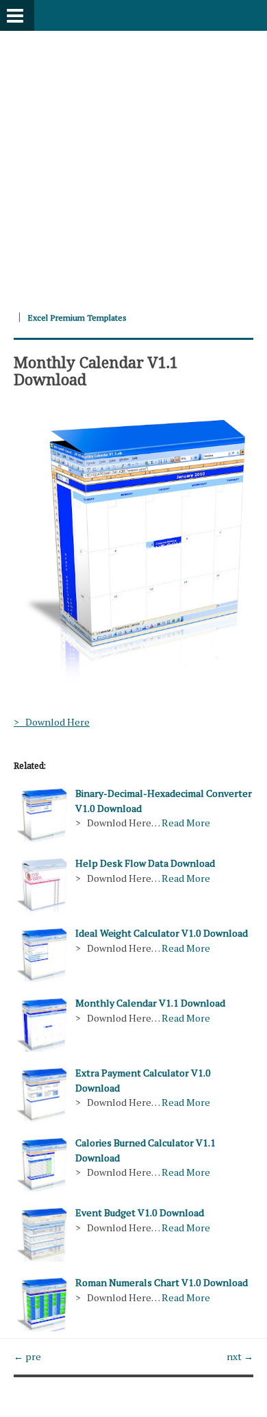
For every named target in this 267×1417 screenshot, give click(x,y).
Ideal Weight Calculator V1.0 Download (161, 932)
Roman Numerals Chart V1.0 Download (161, 1282)
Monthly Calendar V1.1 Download (96, 370)
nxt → (240, 1356)
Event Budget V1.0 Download (139, 1212)
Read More (186, 822)
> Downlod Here (52, 721)
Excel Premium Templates (77, 317)
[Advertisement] (133, 164)
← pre (27, 1356)
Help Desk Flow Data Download (145, 863)
